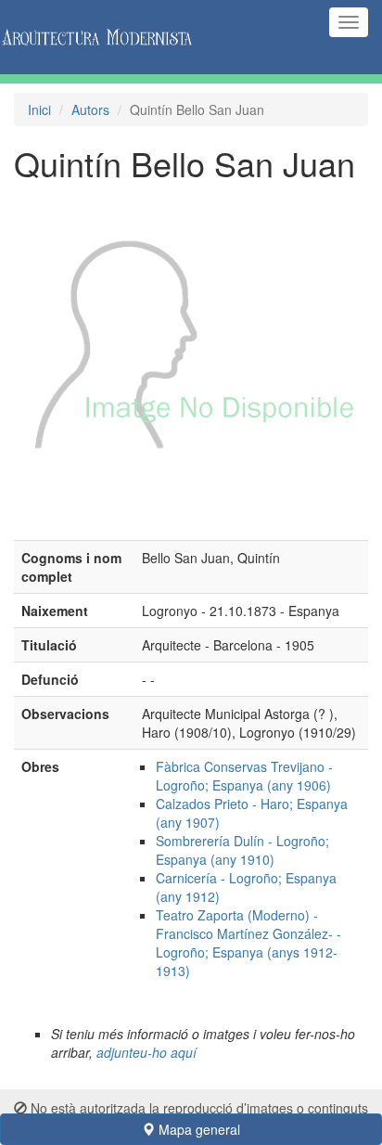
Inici (39, 109)
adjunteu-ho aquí (146, 1052)
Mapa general (197, 1129)
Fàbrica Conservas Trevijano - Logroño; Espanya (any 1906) (244, 775)
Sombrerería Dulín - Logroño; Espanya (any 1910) (242, 849)
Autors (90, 109)
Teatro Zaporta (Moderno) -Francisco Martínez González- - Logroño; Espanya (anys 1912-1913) (248, 943)
